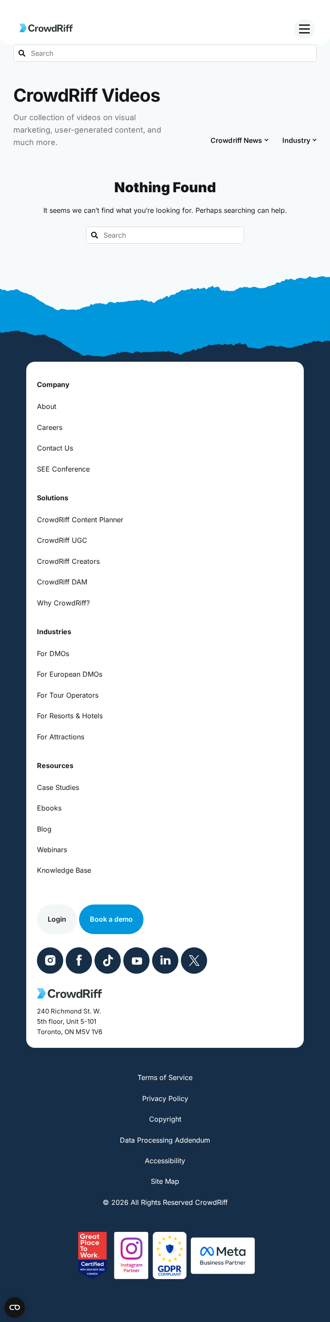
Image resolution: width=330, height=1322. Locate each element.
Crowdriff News (236, 140)
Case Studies (58, 787)
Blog (44, 829)
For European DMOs (69, 674)
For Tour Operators (67, 695)
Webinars (52, 849)
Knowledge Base (64, 870)
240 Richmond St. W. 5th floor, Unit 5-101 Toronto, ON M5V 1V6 (69, 1021)
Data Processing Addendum (165, 1140)
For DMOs (53, 653)
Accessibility (165, 1160)
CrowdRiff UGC (62, 540)
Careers (49, 427)
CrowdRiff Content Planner (80, 519)
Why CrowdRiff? (63, 603)
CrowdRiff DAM (62, 582)
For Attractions (60, 737)
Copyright (165, 1119)
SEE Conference (63, 469)
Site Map (165, 1181)
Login (57, 919)
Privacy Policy (165, 1098)
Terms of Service (165, 1077)
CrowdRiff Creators (68, 561)
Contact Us (55, 448)
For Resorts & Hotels (70, 716)
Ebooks (49, 808)
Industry (296, 140)
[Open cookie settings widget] (14, 1307)
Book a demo (111, 919)
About (46, 406)
